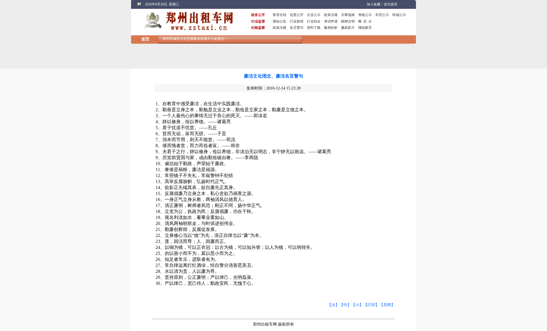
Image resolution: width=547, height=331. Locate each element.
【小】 (357, 305)
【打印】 (371, 305)
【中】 (345, 305)
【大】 (333, 305)
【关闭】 (387, 305)
